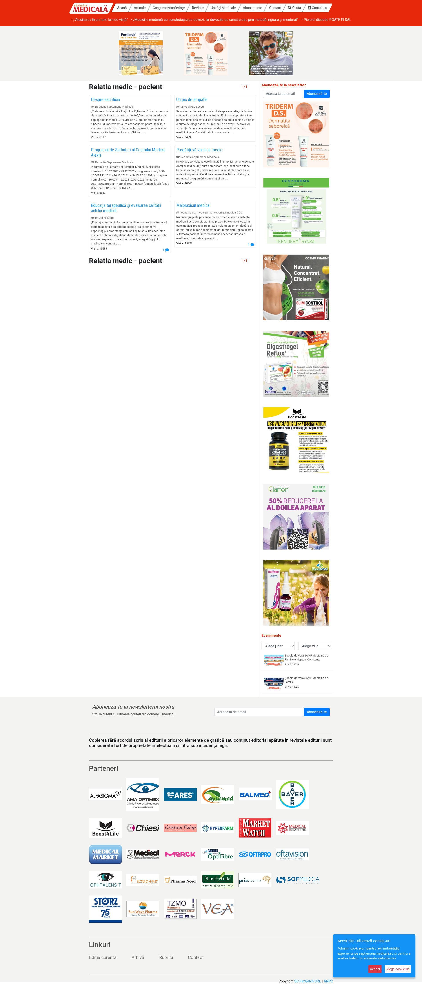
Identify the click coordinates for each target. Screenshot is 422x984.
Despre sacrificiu (105, 99)
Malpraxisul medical (193, 205)
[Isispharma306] (296, 210)
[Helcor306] (296, 363)
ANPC (328, 981)
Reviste (198, 8)
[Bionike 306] (211, 53)
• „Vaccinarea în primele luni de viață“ (99, 20)
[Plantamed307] (296, 593)
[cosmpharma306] (296, 287)
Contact (275, 8)
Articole (140, 8)
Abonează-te (317, 94)
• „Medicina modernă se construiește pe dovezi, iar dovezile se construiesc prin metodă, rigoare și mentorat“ (214, 20)
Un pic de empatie (191, 99)
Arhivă (137, 957)
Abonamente (252, 8)
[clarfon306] (296, 516)
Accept (375, 969)
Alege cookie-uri (397, 969)
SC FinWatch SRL (307, 981)
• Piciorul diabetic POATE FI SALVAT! (330, 20)
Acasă (122, 8)
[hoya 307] (276, 53)
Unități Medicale (223, 8)
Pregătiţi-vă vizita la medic (199, 149)
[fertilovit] (146, 53)
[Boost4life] (296, 440)
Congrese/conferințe (169, 8)
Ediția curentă (102, 957)
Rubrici (166, 957)
